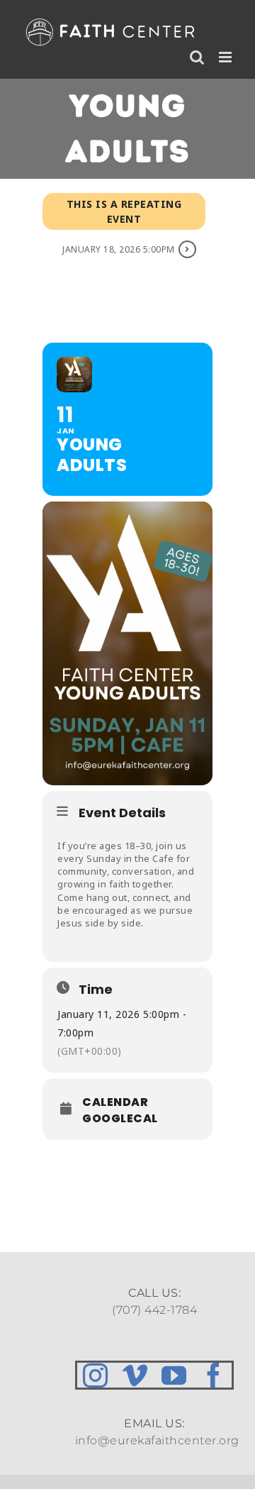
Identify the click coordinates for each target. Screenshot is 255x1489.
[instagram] (95, 1375)
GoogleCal (120, 1118)
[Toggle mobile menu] (226, 57)
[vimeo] (135, 1375)
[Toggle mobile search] (197, 57)
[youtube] (174, 1375)
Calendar (115, 1102)
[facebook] (214, 1375)
